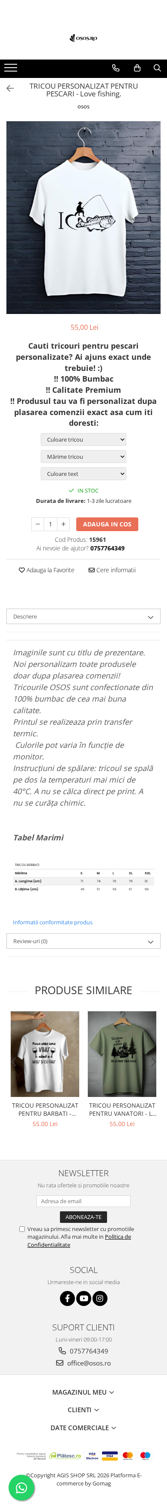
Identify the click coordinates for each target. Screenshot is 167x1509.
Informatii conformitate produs (52, 922)
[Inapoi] (6, 88)
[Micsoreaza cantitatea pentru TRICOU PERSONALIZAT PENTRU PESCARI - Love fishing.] (37, 524)
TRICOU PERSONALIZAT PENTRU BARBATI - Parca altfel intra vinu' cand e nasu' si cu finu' (45, 1109)
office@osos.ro (88, 1363)
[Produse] (11, 70)
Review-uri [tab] (30, 941)
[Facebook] (67, 1298)
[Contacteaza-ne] (115, 68)
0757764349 (88, 1351)
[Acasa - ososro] (83, 38)
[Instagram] (99, 1298)
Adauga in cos (107, 524)
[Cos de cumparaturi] (137, 68)
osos (83, 106)
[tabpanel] (83, 217)
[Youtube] (83, 1298)
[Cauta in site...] (157, 68)
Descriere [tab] (25, 616)
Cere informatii (115, 570)
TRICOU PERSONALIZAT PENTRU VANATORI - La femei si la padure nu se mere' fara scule (122, 1109)
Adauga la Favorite (50, 570)
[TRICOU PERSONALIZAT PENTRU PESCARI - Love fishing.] (83, 217)
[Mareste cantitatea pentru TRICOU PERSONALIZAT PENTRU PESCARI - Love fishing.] (63, 524)
